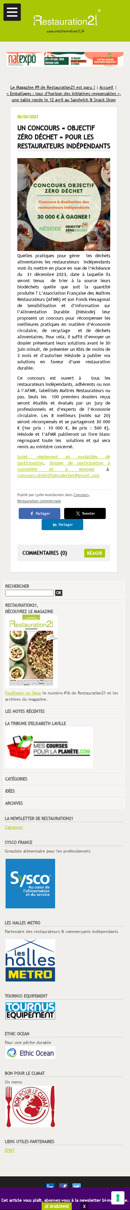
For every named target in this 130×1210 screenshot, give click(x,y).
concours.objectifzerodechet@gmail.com (58, 475)
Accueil (106, 87)
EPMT (10, 1150)
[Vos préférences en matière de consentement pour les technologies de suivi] (117, 1197)
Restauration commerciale (39, 501)
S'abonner (14, 827)
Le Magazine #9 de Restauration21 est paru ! (52, 87)
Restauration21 (65, 21)
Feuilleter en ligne (23, 693)
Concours (81, 495)
